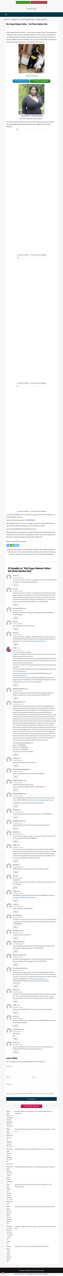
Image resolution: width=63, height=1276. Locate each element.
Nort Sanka (16, 915)
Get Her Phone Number (37, 116)
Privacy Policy (39, 1274)
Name (8, 1077)
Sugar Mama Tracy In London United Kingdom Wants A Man (32, 1246)
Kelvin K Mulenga (18, 793)
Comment (9, 1066)
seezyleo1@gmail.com (41, 978)
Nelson (15, 989)
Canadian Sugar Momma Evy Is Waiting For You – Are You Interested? (34, 1149)
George (15, 864)
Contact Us (22, 1274)
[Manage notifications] (3, 1273)
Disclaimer (30, 1274)
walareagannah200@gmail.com (21, 897)
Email (34, 1077)
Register (46, 1274)
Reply (15, 585)
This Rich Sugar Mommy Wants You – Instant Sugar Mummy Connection (35, 1167)
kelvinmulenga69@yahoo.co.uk (45, 800)
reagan (15, 891)
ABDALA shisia (17, 941)
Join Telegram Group (21, 81)
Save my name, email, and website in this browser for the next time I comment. (30, 1093)
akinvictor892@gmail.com (20, 675)
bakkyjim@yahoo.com (39, 641)
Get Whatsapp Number (41, 81)
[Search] (57, 14)
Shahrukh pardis (18, 702)
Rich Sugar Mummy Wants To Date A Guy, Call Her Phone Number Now (35, 1206)
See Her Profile (25, 116)
